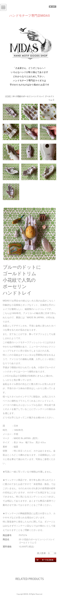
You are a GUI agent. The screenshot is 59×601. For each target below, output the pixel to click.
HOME (8, 96)
